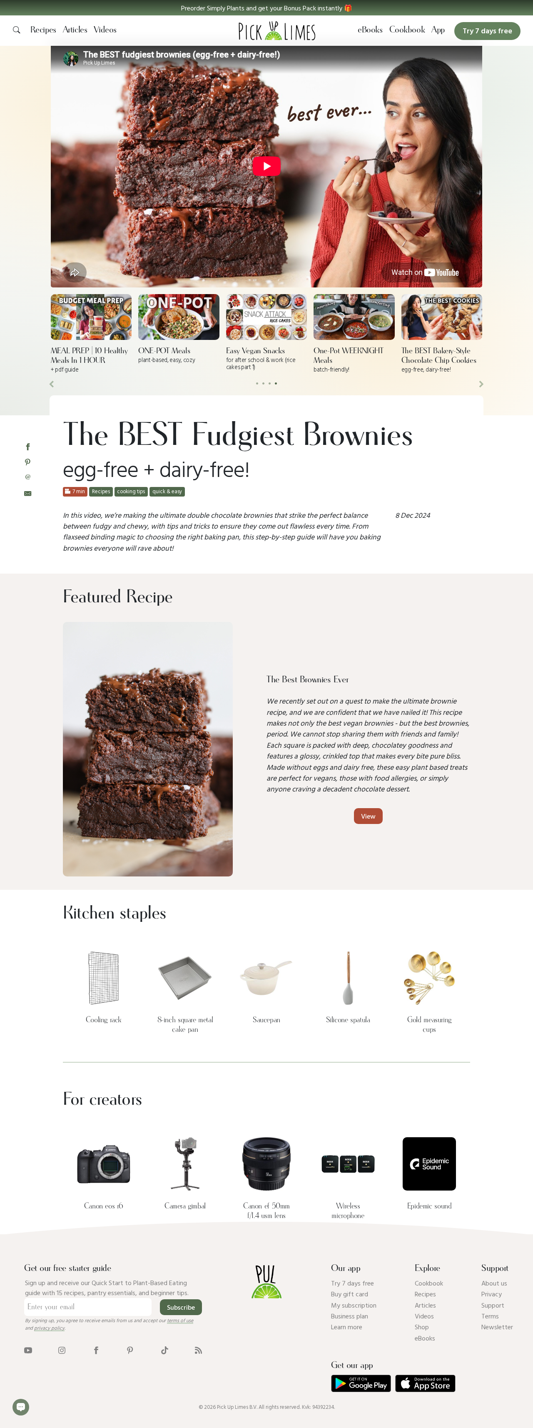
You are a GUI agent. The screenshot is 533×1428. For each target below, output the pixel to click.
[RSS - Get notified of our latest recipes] (198, 1349)
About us (494, 1283)
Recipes (43, 30)
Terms (490, 1316)
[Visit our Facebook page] (96, 1349)
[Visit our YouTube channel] (28, 1349)
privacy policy (49, 1327)
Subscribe (181, 1307)
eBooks (370, 30)
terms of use (180, 1320)
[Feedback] (20, 1407)
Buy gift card (349, 1294)
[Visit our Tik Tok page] (165, 1349)
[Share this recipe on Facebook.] (27, 446)
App (438, 30)
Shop (422, 1327)
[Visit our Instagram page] (61, 1349)
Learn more (346, 1327)
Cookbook (407, 30)
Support (492, 1305)
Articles (75, 30)
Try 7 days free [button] (487, 30)
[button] (266, 8)
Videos (105, 30)
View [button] (368, 816)
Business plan (349, 1316)
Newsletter (497, 1327)
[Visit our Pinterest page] (130, 1349)
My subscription (353, 1305)
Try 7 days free (352, 1283)
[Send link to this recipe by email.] (27, 492)
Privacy (491, 1294)
